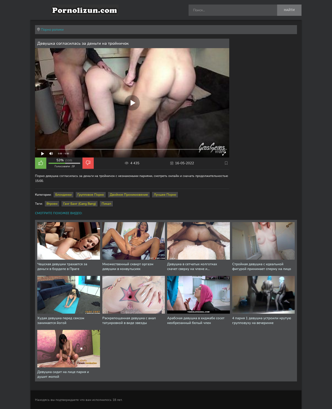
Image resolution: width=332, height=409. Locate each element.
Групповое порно (90, 195)
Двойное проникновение (129, 195)
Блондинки (63, 195)
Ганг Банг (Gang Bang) (79, 204)
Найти (289, 10)
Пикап (106, 204)
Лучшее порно (165, 195)
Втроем (52, 204)
